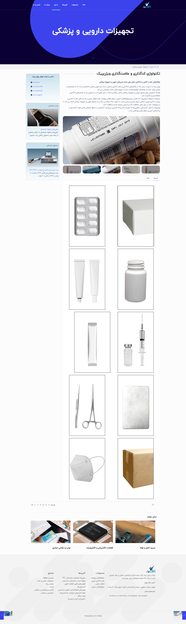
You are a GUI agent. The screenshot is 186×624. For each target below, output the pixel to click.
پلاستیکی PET (67, 577)
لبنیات (51, 587)
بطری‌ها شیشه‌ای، (79, 577)
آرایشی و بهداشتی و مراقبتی (44, 590)
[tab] (155, 178)
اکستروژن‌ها (81, 587)
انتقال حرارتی (99, 584)
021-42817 (36, 82)
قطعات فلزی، (68, 584)
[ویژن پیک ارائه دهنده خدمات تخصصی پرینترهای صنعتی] (146, 5)
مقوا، (83, 593)
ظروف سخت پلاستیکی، (76, 580)
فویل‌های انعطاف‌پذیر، (77, 590)
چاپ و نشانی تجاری (61, 547)
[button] (158, 140)
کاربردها (156, 178)
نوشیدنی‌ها (50, 584)
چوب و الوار (81, 596)
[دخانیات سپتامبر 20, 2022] (6, 615)
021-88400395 (38, 86)
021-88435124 (38, 91)
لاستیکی (65, 580)
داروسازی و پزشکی (47, 593)
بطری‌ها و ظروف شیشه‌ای (49, 129)
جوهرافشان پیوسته (97, 577)
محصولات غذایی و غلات (45, 580)
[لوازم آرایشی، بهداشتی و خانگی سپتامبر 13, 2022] (180, 615)
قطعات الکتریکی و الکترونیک (99, 547)
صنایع (152, 67)
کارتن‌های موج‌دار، (75, 593)
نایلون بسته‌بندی (64, 590)
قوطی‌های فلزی (79, 584)
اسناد (147, 178)
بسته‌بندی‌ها (64, 593)
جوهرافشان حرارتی (97, 587)
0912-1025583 (37, 95)
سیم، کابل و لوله (147, 547)
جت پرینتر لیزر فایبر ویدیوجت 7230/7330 (43, 170)
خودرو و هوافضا (48, 577)
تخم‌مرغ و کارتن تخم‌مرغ (76, 599)
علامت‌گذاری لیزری (98, 580)
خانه (157, 67)
